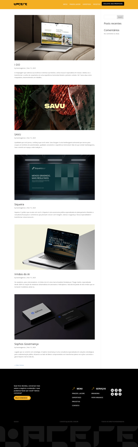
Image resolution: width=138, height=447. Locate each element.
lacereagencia (20, 68)
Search (120, 17)
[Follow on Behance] (112, 390)
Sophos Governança (26, 344)
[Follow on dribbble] (120, 394)
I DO (17, 64)
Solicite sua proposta (113, 4)
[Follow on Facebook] (116, 394)
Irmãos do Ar (22, 274)
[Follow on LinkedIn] (112, 394)
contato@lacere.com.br (69, 421)
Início (65, 4)
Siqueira (19, 204)
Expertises (87, 4)
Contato (75, 405)
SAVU (17, 134)
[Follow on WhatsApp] (120, 390)
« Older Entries (19, 365)
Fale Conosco (21, 398)
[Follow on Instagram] (116, 390)
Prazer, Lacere (75, 4)
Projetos (96, 4)
